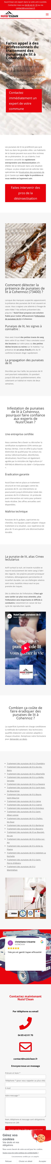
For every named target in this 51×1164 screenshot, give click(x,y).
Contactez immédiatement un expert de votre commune (23, 100)
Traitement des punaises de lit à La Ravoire (26, 784)
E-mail (8, 1088)
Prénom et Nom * (12, 1073)
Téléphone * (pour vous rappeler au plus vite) (25, 1080)
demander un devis (18, 739)
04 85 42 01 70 (31, 5)
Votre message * (12, 1095)
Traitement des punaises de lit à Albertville (26, 774)
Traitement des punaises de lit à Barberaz (25, 825)
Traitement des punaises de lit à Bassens (25, 829)
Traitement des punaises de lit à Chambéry (26, 763)
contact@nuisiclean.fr (25, 8)
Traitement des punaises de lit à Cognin (24, 804)
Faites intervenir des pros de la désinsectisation (25, 193)
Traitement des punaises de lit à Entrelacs (25, 808)
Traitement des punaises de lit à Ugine (24, 801)
